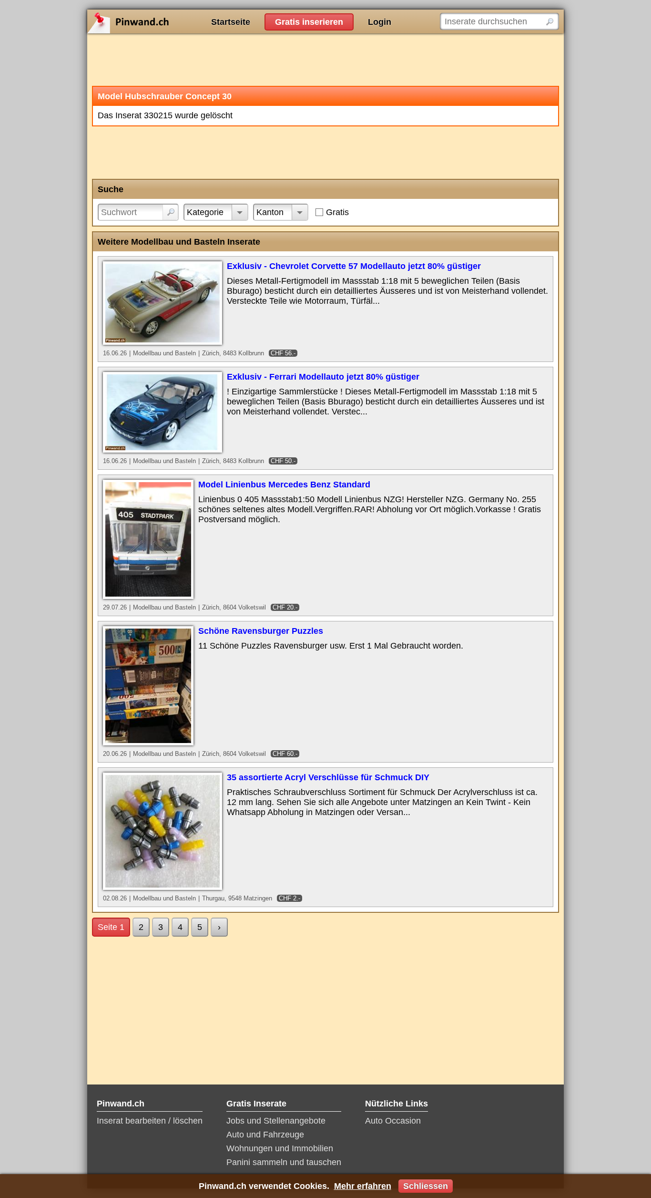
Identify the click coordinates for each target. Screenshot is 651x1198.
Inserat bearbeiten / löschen (150, 1121)
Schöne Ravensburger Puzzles (260, 631)
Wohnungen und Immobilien (279, 1148)
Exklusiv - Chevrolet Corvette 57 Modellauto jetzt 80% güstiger (354, 266)
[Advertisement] (325, 59)
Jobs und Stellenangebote (276, 1121)
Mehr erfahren (362, 1186)
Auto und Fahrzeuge (265, 1134)
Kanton (270, 212)
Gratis (337, 212)
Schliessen (425, 1186)
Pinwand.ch (158, 21)
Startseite (230, 22)
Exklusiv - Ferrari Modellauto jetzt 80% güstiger (323, 377)
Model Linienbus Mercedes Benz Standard (284, 484)
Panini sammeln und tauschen (283, 1162)
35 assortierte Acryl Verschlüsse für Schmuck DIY (328, 777)
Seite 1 (111, 927)
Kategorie (205, 212)
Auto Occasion (393, 1121)
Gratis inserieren (309, 22)
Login (379, 22)
